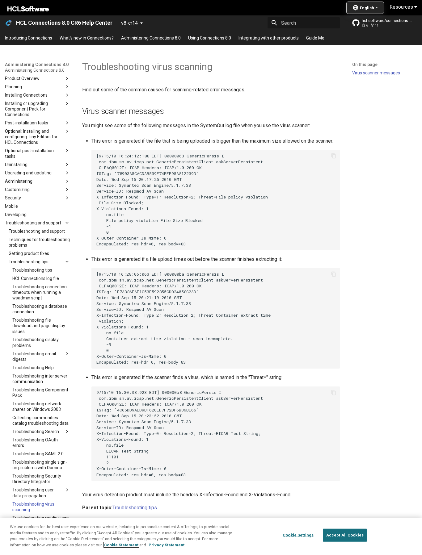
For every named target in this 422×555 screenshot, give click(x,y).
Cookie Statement (121, 544)
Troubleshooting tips (134, 508)
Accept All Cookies (345, 535)
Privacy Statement (166, 544)
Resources (402, 7)
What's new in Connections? (87, 37)
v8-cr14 (129, 23)
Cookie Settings (298, 535)
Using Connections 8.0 (209, 37)
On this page (365, 64)
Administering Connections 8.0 (151, 37)
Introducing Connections (28, 37)
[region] (211, 536)
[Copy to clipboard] (333, 156)
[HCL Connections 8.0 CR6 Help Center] (8, 23)
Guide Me (315, 37)
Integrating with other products (268, 37)
